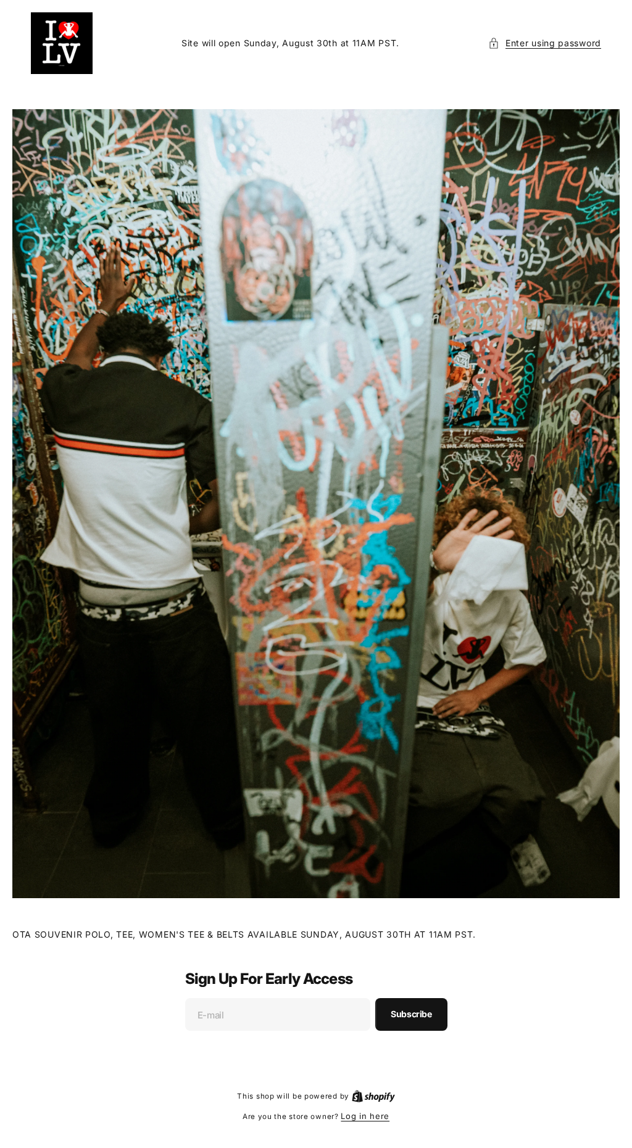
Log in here (360, 1116)
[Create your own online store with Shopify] (368, 1096)
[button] (535, 43)
